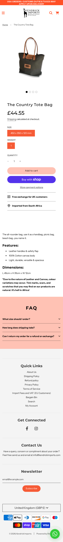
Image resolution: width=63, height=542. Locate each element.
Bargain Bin (31, 397)
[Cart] (57, 13)
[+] (20, 161)
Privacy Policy (31, 384)
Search (31, 401)
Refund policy (31, 380)
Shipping (11, 119)
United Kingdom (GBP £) (30, 507)
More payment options (31, 187)
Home (5, 24)
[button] (27, 92)
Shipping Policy (31, 376)
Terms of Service (31, 388)
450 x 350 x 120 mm (21, 133)
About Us (31, 372)
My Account (31, 405)
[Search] (51, 13)
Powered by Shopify (45, 533)
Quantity (12, 155)
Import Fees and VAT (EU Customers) (31, 393)
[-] (8, 161)
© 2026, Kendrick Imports (20, 533)
